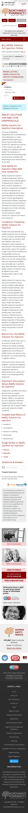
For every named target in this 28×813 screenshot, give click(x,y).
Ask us (23, 52)
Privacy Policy (14, 737)
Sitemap (14, 741)
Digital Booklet (14, 752)
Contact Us (14, 703)
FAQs (14, 707)
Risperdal (6, 453)
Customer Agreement (14, 733)
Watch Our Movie (14, 648)
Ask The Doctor (14, 699)
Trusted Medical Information (14, 745)
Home (14, 692)
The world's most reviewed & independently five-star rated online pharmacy (14, 33)
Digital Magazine (14, 756)
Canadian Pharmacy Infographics (14, 749)
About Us (14, 695)
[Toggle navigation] (24, 39)
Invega (5, 457)
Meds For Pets (14, 711)
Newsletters (14, 719)
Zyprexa (6, 449)
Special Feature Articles (14, 723)
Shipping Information (14, 715)
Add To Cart (20, 98)
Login (4, 20)
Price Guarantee (8, 80)
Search (23, 26)
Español (23, 4)
